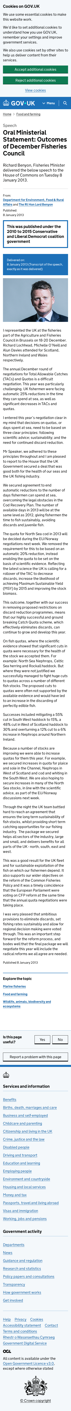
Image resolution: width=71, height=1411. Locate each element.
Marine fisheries (14, 986)
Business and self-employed (25, 1115)
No (63, 1039)
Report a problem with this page (35, 1057)
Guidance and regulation (22, 1260)
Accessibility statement (22, 1325)
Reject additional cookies (35, 80)
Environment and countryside (26, 1179)
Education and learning (21, 1163)
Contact (51, 1325)
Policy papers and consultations (28, 1276)
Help (7, 1319)
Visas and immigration (20, 1210)
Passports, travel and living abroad (31, 1203)
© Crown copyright (35, 1400)
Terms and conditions (20, 1331)
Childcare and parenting (22, 1123)
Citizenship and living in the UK (27, 1131)
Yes (45, 1039)
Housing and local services (24, 1187)
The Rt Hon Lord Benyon (36, 204)
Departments (13, 1244)
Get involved (13, 1300)
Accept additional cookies (35, 69)
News (7, 1252)
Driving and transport (20, 1155)
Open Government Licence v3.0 (28, 1363)
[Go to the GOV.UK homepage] (19, 103)
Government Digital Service (25, 1343)
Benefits (9, 1099)
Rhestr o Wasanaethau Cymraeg (29, 1337)
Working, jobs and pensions (25, 1218)
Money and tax (15, 1195)
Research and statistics (22, 1268)
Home (7, 114)
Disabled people (16, 1147)
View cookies (35, 90)
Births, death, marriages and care (30, 1107)
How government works (22, 1292)
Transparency (14, 1284)
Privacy (20, 1319)
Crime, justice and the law (24, 1139)
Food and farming (28, 114)
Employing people (17, 1171)
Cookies (36, 1319)
